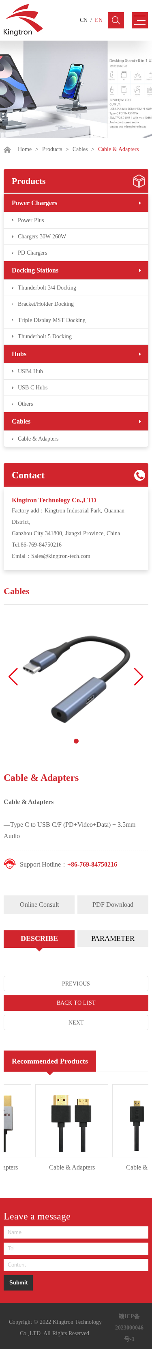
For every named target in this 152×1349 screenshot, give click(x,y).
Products (52, 149)
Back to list (76, 1003)
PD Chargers (32, 253)
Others (25, 404)
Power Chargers (34, 202)
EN (99, 20)
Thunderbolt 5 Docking (45, 336)
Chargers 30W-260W (42, 236)
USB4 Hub (30, 371)
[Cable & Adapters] (67, 1120)
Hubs (19, 353)
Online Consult (39, 904)
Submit (18, 1283)
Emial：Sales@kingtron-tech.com (51, 556)
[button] (138, 677)
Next (76, 1023)
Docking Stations (35, 270)
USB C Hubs (32, 388)
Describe (39, 938)
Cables (80, 149)
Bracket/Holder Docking (46, 304)
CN (84, 20)
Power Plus (31, 220)
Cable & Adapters (38, 439)
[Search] (116, 20)
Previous (76, 984)
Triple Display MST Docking (52, 320)
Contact (28, 475)
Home (25, 149)
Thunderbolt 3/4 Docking (47, 288)
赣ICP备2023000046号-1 (129, 1327)
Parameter (113, 938)
